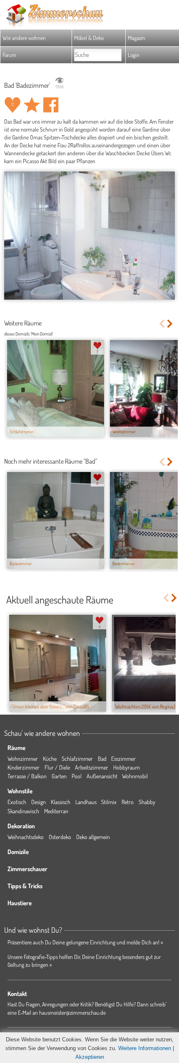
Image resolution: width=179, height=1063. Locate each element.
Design (38, 801)
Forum (9, 54)
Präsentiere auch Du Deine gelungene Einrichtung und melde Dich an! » (85, 942)
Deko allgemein (93, 836)
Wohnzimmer (22, 758)
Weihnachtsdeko (25, 836)
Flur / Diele (57, 767)
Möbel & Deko (89, 37)
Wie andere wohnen (24, 37)
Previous (161, 323)
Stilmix (109, 801)
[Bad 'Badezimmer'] (89, 235)
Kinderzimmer (23, 767)
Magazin (136, 37)
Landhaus (86, 801)
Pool (77, 776)
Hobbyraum (126, 767)
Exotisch (16, 801)
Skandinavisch (23, 811)
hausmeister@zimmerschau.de (72, 1012)
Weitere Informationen (144, 1048)
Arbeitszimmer (91, 767)
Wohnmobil (135, 776)
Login (133, 54)
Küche (50, 758)
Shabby (147, 801)
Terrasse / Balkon (27, 776)
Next (170, 323)
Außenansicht (102, 776)
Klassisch (60, 801)
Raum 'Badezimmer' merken (31, 105)
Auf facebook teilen (50, 105)
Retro (128, 801)
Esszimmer (123, 758)
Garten (59, 776)
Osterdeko (60, 836)
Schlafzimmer (77, 758)
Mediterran (56, 811)
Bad (102, 758)
